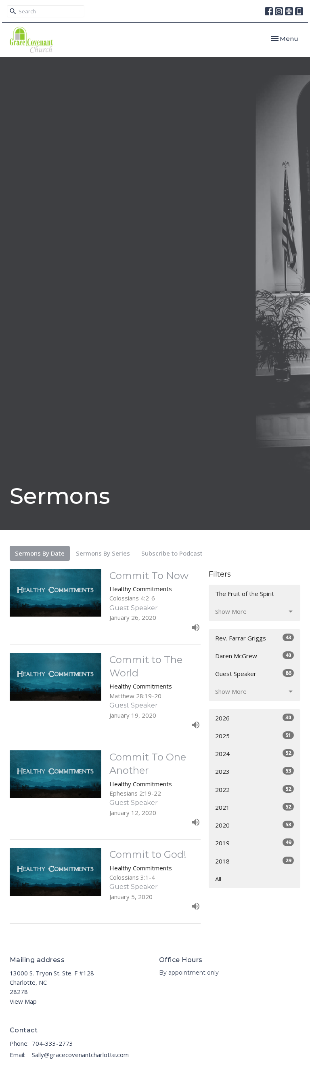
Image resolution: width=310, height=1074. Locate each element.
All (218, 879)
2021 (253, 807)
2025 (253, 735)
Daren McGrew (253, 655)
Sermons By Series (103, 553)
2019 (253, 842)
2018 (253, 861)
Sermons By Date (40, 553)
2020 (253, 825)
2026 (253, 718)
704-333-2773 (52, 1043)
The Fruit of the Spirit (244, 594)
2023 (253, 771)
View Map (23, 1001)
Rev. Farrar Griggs (253, 638)
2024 (253, 753)
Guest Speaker (253, 673)
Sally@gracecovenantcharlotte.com (80, 1055)
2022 (253, 789)
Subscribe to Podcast (172, 553)
